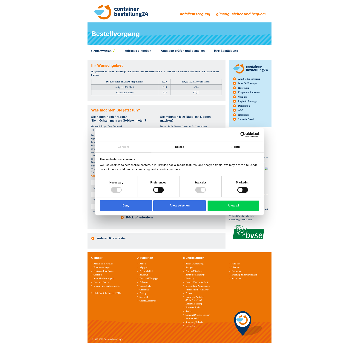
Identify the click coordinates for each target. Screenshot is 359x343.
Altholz (142, 263)
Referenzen (243, 88)
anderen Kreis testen (111, 238)
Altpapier (143, 267)
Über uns (242, 97)
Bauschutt (143, 274)
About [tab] (235, 146)
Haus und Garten (101, 282)
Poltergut (143, 293)
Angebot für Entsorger (249, 79)
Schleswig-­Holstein (194, 322)
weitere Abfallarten (147, 300)
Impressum (243, 115)
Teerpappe (153, 278)
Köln (188, 300)
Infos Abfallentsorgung (103, 278)
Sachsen (189, 315)
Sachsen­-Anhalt (192, 318)
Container (97, 274)
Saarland (189, 311)
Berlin (188, 274)
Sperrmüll (143, 297)
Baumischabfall (146, 271)
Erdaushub (144, 282)
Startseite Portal (246, 119)
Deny (125, 205)
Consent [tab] (123, 146)
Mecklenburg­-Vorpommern (197, 286)
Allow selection (180, 205)
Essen (198, 303)
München (197, 271)
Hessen (188, 282)
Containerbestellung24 (114, 339)
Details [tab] (179, 146)
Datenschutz (244, 106)
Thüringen (190, 326)
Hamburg (189, 278)
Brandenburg (198, 274)
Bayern (188, 271)
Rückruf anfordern (139, 217)
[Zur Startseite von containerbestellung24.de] (121, 12)
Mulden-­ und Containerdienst (106, 286)
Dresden (198, 315)
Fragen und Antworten (249, 92)
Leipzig (206, 315)
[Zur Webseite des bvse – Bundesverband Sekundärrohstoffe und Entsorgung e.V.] (248, 226)
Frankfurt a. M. (200, 282)
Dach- (142, 278)
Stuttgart (189, 267)
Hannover (204, 289)
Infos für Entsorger (247, 83)
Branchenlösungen (101, 267)
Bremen (188, 293)
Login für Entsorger (247, 101)
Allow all (233, 205)
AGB (240, 110)
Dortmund (190, 303)
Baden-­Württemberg (194, 263)
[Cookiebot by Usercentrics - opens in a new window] (243, 134)
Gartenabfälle (145, 286)
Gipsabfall (144, 289)
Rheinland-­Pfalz (192, 307)
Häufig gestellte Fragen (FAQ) (107, 293)
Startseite (235, 263)
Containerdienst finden (103, 271)
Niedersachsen (191, 289)
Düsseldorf (197, 300)
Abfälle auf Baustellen (103, 263)
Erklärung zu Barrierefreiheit (244, 274)
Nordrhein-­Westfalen (194, 297)
